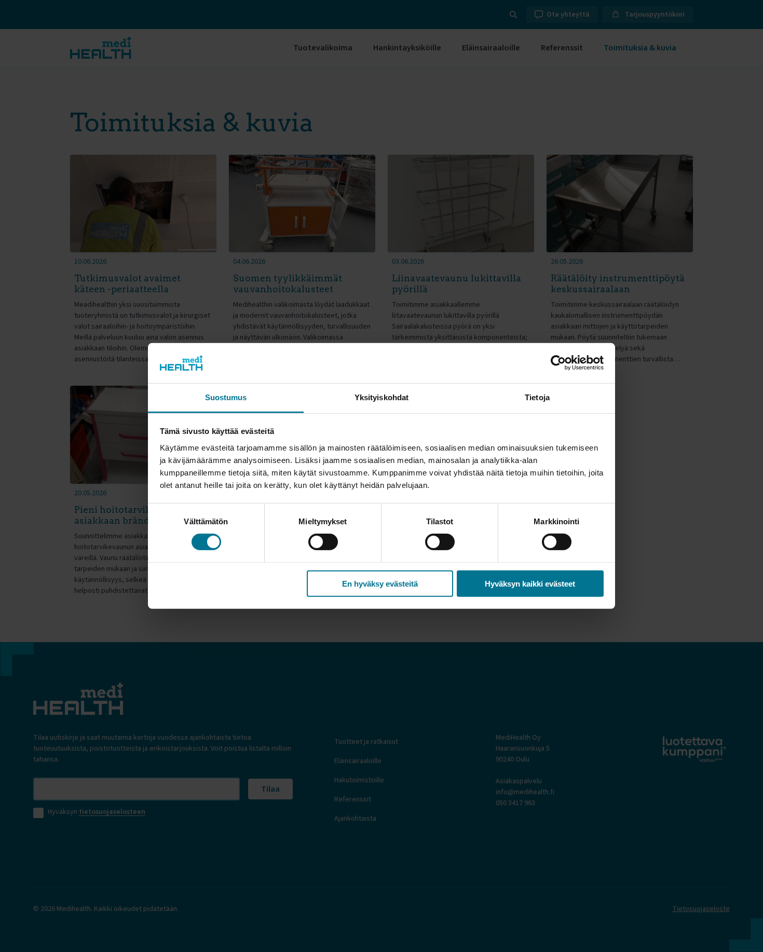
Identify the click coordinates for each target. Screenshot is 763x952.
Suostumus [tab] (226, 397)
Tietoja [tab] (537, 397)
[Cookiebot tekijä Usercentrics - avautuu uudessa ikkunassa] (558, 363)
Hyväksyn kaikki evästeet (530, 583)
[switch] (323, 542)
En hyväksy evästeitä (380, 583)
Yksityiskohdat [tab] (381, 397)
